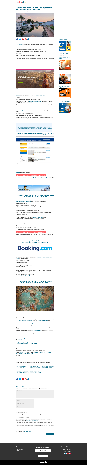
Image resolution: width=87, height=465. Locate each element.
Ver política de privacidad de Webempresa (32, 420)
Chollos (20, 44)
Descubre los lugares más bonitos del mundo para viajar (27, 343)
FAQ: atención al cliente (20, 451)
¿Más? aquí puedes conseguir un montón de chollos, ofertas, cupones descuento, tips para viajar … (34, 129)
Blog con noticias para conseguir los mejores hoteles (26, 342)
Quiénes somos (19, 446)
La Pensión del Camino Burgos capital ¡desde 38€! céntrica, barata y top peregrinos (35, 372)
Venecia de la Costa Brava (40, 95)
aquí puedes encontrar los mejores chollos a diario (44, 319)
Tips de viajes (19, 339)
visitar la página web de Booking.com (27, 275)
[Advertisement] (65, 22)
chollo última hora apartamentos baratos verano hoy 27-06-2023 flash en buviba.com (37, 48)
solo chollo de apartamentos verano (35, 101)
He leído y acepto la (25, 431)
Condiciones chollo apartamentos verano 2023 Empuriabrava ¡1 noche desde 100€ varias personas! (34, 127)
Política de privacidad (27, 431)
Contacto (17, 450)
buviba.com (19, 323)
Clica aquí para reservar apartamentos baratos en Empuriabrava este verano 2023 (30, 232)
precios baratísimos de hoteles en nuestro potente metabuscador (39, 323)
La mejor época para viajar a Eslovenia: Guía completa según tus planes (35, 367)
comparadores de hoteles (43, 320)
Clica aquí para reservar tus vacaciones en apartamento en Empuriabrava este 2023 (31, 175)
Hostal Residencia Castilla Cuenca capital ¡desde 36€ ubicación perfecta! (48, 367)
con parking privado (36, 217)
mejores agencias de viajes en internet (25, 320)
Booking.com (43, 255)
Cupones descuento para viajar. (22, 338)
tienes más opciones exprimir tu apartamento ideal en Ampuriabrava (34, 104)
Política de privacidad (19, 449)
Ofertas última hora (20, 336)
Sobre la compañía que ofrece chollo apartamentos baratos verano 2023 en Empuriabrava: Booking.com (35, 128)
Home (17, 44)
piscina (42, 217)
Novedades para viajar (21, 340)
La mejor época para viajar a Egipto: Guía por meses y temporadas (21, 367)
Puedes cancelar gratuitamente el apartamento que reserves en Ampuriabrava (30, 110)
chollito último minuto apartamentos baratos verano (41, 177)
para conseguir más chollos (37, 330)
